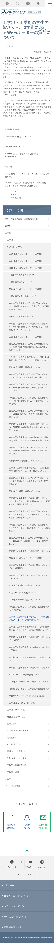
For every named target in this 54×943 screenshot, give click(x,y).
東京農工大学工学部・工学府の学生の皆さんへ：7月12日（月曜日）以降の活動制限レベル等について (29, 387)
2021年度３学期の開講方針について (25, 367)
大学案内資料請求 (11, 826)
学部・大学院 (14, 210)
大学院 (8, 779)
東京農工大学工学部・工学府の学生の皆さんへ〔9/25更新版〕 (29, 577)
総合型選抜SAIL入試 (16, 717)
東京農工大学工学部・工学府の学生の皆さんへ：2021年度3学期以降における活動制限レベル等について (29, 347)
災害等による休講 (34, 12)
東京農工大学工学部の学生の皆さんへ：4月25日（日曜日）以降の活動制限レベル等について (29, 438)
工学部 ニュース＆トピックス (22, 703)
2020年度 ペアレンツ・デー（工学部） (26, 558)
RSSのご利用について (15, 917)
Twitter (17, 3)
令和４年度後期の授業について (22, 296)
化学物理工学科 (14, 744)
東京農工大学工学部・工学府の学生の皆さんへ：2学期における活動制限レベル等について (29, 375)
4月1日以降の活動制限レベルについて (25, 461)
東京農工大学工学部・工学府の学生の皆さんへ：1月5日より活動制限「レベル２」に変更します (28, 541)
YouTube (28, 3)
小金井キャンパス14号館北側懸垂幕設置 (26, 696)
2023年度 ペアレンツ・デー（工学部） (26, 268)
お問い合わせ (10, 885)
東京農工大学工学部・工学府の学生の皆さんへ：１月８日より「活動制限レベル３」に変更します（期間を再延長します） (29, 501)
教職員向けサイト (13, 927)
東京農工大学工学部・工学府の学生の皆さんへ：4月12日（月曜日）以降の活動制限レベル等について (29, 450)
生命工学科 (12, 724)
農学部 (8, 226)
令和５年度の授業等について (21, 275)
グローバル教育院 (12, 786)
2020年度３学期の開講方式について (25, 585)
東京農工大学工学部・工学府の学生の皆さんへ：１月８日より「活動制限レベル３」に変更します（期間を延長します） (29, 514)
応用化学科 (12, 737)
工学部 (8, 233)
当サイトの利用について (16, 895)
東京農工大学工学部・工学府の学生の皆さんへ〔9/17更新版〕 (29, 608)
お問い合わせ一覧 (43, 826)
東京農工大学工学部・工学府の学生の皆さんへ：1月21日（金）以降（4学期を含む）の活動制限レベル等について (28, 327)
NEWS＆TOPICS (14, 247)
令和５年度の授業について (20, 282)
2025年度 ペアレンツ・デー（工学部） (26, 254)
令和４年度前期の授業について (22, 316)
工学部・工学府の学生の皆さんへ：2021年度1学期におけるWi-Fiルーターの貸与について (29, 469)
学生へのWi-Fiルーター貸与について (25, 675)
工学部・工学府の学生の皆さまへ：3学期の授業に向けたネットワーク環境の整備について (29, 628)
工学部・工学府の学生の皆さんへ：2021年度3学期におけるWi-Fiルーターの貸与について (29, 358)
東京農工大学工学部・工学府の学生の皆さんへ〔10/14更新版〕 (29, 566)
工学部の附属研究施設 (16, 765)
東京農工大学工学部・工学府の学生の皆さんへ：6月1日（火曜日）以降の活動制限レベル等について (28, 414)
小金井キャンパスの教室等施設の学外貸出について (29, 659)
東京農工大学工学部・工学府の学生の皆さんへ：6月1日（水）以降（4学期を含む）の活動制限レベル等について (29, 306)
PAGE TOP (27, 850)
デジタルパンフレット (27, 828)
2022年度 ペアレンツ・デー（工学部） (26, 289)
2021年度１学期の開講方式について (25, 491)
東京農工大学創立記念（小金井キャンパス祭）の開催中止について (29, 648)
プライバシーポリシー (15, 906)
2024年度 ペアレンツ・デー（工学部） (26, 261)
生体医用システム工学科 (17, 730)
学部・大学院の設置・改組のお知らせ (21, 219)
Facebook (7, 3)
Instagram (42, 867)
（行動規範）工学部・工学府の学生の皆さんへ (29, 689)
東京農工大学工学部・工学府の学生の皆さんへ (29, 551)
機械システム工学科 (16, 751)
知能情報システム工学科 (17, 758)
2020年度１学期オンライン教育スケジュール (28, 682)
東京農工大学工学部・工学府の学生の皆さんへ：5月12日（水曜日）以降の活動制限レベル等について (29, 427)
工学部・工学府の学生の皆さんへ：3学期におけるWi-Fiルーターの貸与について (29, 618)
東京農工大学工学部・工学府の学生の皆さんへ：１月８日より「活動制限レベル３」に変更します (29, 528)
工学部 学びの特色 (16, 710)
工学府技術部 (13, 772)
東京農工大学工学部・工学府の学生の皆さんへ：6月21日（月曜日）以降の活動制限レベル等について (29, 401)
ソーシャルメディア (28, 874)
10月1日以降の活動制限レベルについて (26, 592)
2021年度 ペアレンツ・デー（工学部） (26, 337)
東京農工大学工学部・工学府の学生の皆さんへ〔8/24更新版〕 (29, 638)
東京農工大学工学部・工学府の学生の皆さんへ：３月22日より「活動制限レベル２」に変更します (28, 481)
